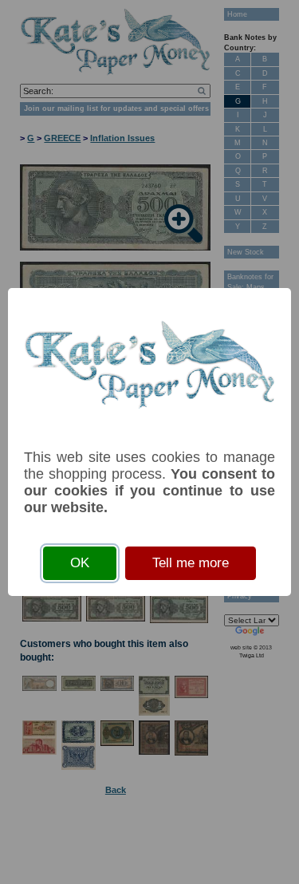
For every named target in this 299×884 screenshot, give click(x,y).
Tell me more (190, 562)
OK (79, 562)
